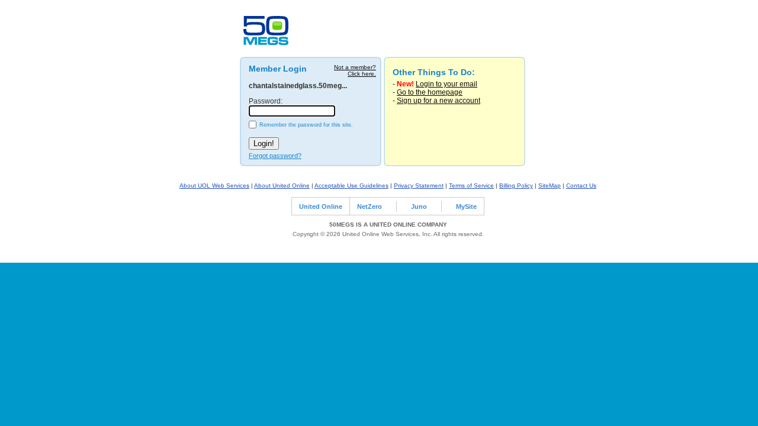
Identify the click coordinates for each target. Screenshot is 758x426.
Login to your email (446, 84)
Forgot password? (275, 155)
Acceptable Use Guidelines (351, 185)
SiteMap (549, 185)
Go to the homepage (429, 92)
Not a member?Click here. (355, 70)
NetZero (369, 206)
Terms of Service (471, 185)
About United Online (282, 185)
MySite (466, 206)
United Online (320, 206)
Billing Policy (516, 185)
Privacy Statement (419, 185)
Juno (419, 206)
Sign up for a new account (438, 100)
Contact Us (581, 185)
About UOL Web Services (214, 185)
